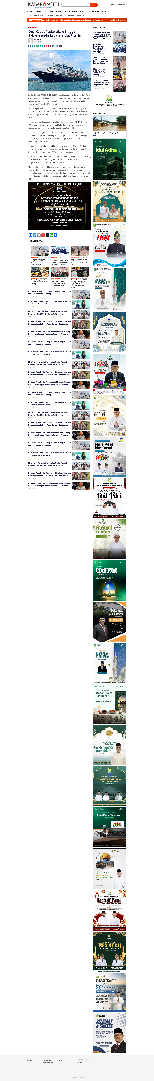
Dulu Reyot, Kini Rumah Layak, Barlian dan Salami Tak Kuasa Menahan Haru (49, 302)
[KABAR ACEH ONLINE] (43, 5)
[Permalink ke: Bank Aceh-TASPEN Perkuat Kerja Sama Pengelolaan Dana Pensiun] (60, 272)
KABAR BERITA (54, 257)
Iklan (61, 1061)
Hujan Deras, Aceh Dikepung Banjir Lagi (107, 134)
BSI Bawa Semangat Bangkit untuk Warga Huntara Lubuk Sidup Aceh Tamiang (38, 262)
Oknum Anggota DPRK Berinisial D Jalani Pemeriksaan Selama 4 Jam (79, 262)
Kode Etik (46, 1066)
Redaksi (29, 1061)
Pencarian (94, 5)
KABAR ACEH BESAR (56, 278)
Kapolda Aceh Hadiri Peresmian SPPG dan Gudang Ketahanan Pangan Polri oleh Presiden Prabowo (49, 332)
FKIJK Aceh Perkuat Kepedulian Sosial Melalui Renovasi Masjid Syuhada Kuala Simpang (47, 312)
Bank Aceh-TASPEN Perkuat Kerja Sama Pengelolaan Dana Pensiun (58, 284)
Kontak (61, 1066)
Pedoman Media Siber (50, 1069)
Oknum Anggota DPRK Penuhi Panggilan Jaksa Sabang (39, 282)
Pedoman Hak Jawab (34, 1069)
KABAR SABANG (75, 257)
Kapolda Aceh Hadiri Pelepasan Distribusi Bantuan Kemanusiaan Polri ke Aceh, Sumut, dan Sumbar (57, 20)
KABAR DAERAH (33, 27)
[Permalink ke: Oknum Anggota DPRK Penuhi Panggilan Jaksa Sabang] (40, 272)
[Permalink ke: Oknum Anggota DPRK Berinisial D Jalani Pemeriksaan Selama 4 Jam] (80, 251)
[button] (29, 46)
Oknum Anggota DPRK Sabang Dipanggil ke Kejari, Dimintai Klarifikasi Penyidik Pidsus (79, 283)
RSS (81, 1062)
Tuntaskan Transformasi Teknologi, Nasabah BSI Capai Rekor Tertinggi (59, 262)
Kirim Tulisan (31, 1066)
